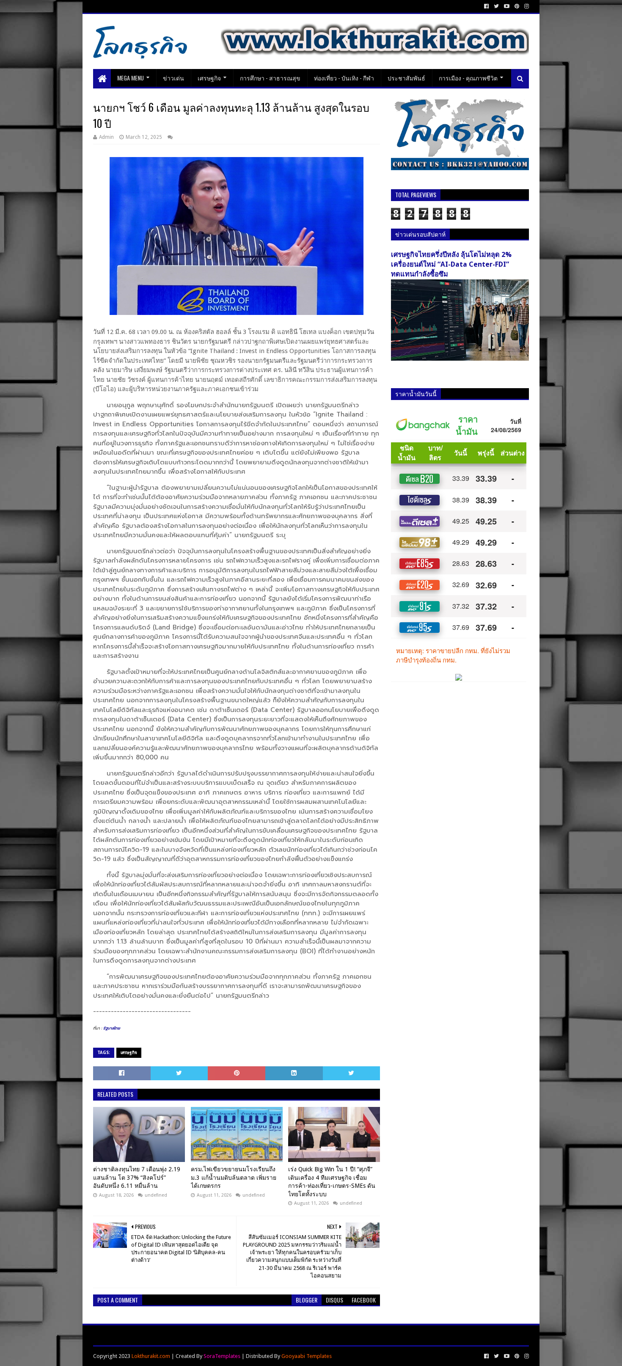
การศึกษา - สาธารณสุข (270, 77)
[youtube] (506, 6)
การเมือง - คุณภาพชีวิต (468, 77)
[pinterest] (517, 6)
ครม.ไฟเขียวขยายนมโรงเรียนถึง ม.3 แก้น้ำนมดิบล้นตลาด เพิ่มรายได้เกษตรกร (233, 1177)
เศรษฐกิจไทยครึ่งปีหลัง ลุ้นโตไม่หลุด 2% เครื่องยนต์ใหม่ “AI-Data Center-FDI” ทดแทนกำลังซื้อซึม (451, 264)
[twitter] (496, 6)
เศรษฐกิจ (209, 77)
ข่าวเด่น (173, 77)
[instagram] (526, 6)
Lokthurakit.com (151, 1356)
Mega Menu (130, 77)
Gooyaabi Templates (306, 1356)
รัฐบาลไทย (111, 1028)
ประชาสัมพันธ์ (406, 77)
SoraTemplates (222, 1356)
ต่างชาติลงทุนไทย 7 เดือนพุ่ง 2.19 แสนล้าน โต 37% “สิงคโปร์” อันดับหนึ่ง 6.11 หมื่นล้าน (136, 1177)
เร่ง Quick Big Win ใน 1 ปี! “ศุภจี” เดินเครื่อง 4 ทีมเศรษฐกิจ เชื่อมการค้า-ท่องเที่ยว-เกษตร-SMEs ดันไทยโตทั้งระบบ (331, 1182)
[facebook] (486, 6)
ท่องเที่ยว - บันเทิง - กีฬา (344, 77)
